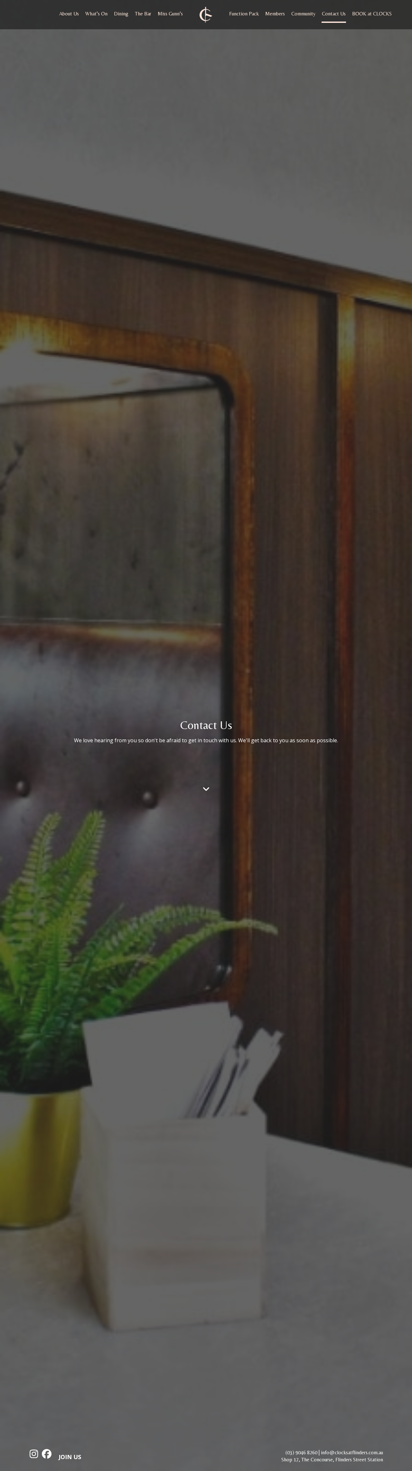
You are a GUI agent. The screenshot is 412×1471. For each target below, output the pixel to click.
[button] (206, 788)
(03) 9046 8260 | (303, 1452)
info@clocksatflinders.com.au (352, 1452)
